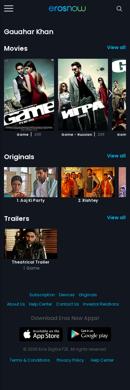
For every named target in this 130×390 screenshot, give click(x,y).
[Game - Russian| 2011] (83, 95)
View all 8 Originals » (116, 155)
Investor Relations (101, 304)
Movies (16, 48)
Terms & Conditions (30, 360)
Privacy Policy (70, 360)
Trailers (16, 218)
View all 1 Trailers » (116, 217)
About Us (16, 304)
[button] (110, 93)
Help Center (40, 304)
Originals (19, 156)
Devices (67, 295)
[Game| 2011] (29, 95)
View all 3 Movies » (116, 47)
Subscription (42, 295)
